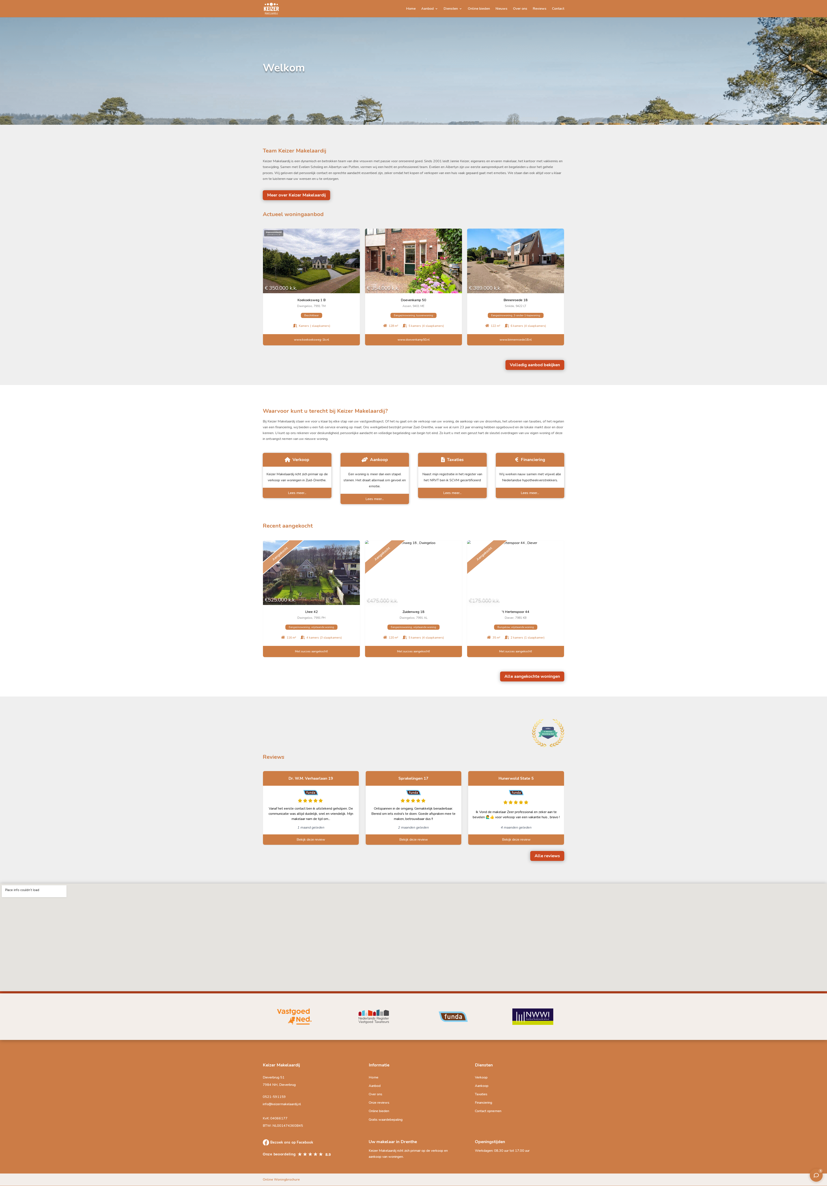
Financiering (483, 1102)
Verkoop (481, 1077)
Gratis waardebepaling (386, 1119)
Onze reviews (379, 1102)
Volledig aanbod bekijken (535, 365)
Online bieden (479, 9)
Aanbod (427, 9)
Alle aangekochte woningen (532, 676)
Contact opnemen (488, 1111)
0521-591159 (274, 1096)
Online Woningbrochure (281, 1179)
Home (411, 9)
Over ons (520, 9)
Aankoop (481, 1085)
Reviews (539, 9)
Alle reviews (547, 856)
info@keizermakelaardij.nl (282, 1104)
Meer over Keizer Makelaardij (296, 195)
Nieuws (501, 9)
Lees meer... (297, 493)
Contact (558, 9)
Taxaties (481, 1094)
